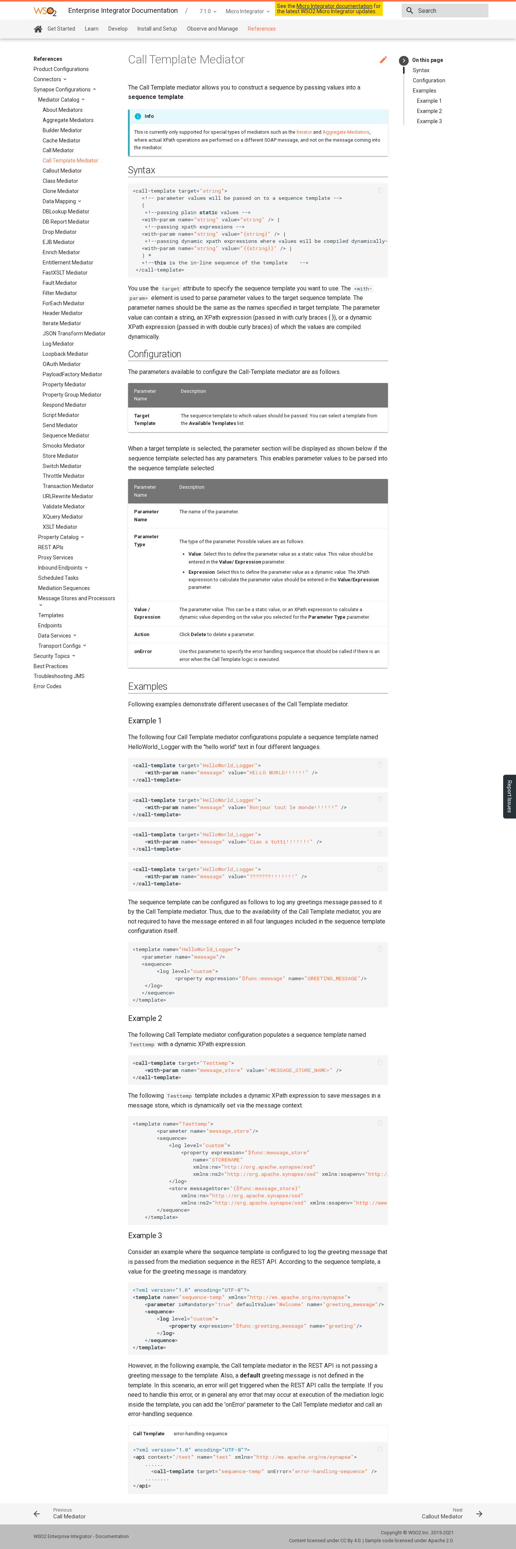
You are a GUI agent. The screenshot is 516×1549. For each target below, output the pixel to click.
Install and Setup (157, 29)
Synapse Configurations (63, 89)
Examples (424, 91)
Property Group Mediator (72, 395)
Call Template (149, 1433)
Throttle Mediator (64, 476)
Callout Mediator (62, 171)
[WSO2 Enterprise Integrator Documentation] (45, 11)
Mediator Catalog (59, 100)
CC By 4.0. (351, 1540)
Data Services (55, 636)
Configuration (429, 80)
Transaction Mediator (68, 486)
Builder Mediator (62, 130)
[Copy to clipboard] (380, 190)
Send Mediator (60, 425)
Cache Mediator (61, 140)
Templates (51, 615)
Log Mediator (58, 344)
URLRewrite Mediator (68, 496)
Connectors (48, 79)
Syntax (421, 70)
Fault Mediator (60, 283)
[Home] (38, 29)
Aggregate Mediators (68, 120)
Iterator (304, 132)
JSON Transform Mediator (74, 333)
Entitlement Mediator (68, 262)
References (262, 29)
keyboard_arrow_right (404, 61)
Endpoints (50, 625)
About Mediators (63, 110)
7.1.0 (205, 11)
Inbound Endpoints (60, 568)
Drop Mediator (60, 232)
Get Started (61, 29)
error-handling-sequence (200, 1433)
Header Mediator (63, 313)
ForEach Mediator (64, 303)
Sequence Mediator (66, 435)
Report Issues (510, 796)
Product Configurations (61, 69)
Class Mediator (60, 181)
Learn (92, 29)
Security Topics (52, 656)
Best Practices (51, 666)
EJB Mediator (59, 242)
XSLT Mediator (60, 527)
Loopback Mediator (65, 354)
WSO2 (414, 1532)
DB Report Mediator (66, 222)
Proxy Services (55, 557)
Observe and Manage (212, 29)
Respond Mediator (65, 405)
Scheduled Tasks (58, 578)
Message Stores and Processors (76, 598)
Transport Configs (60, 646)
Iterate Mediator (62, 323)
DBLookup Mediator (66, 211)
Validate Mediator (64, 506)
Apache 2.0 (440, 1540)
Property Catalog (59, 537)
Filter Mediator (60, 293)
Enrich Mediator (61, 252)
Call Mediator (58, 150)
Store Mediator (61, 456)
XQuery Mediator (63, 517)
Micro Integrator (245, 11)
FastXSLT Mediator (65, 273)
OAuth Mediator (62, 364)
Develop (118, 29)
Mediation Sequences (64, 588)
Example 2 (429, 111)
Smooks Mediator (64, 446)
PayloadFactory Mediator (72, 374)
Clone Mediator (61, 191)
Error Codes (48, 686)
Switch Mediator (62, 466)
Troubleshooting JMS (59, 676)
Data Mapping (60, 201)
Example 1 (429, 101)
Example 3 (429, 121)
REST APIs (50, 547)
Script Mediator (61, 415)
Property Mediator (64, 384)
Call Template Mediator (70, 161)
